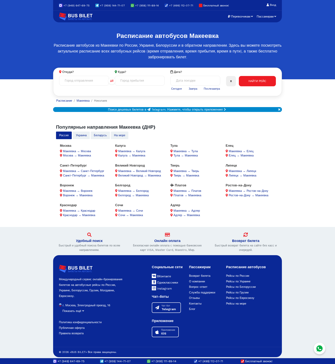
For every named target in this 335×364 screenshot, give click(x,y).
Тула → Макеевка (186, 155)
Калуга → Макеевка (131, 155)
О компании (197, 281)
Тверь (175, 165)
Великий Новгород (130, 165)
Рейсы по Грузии (237, 292)
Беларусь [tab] (100, 135)
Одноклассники (167, 282)
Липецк (231, 165)
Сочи (119, 205)
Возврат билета (245, 241)
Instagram (164, 288)
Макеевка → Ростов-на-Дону (248, 191)
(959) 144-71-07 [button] (112, 5)
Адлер (175, 205)
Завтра (193, 88)
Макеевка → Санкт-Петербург (83, 171)
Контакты (195, 303)
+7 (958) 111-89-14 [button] (146, 5)
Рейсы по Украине (238, 281)
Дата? (177, 72)
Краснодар (68, 205)
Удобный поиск (89, 241)
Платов (180, 185)
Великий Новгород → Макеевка (139, 175)
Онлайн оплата (167, 241)
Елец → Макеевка (241, 155)
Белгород (122, 185)
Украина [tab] (81, 135)
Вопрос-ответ (198, 287)
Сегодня (176, 88)
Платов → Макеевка (187, 195)
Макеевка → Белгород (133, 191)
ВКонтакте (163, 276)
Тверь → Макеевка (186, 175)
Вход (272, 4)
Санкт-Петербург (73, 165)
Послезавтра (212, 88)
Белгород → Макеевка (133, 195)
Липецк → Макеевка (242, 175)
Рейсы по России (237, 276)
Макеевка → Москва (77, 151)
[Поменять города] (111, 80)
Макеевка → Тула (186, 151)
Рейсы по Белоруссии (241, 287)
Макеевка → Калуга (131, 151)
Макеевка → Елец (241, 151)
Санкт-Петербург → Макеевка (83, 175)
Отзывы (194, 298)
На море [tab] (119, 135)
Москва (65, 146)
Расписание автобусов (246, 267)
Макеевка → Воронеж (77, 191)
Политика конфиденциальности (80, 322)
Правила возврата (71, 333)
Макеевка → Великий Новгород (139, 171)
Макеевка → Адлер (187, 210)
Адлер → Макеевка (187, 215)
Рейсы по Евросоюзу (240, 298)
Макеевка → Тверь (186, 171)
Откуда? (68, 72)
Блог (192, 309)
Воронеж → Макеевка (77, 195)
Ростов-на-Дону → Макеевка (248, 195)
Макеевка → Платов (187, 191)
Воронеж (67, 185)
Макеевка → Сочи (130, 210)
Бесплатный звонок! (215, 5)
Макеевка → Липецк (242, 171)
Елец (229, 146)
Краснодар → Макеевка (79, 215)
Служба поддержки (202, 292)
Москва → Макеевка (77, 155)
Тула (174, 146)
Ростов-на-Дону (238, 185)
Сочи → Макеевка (130, 215)
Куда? (122, 72)
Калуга (120, 146)
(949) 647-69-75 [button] (76, 5)
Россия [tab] (64, 135)
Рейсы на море (236, 303)
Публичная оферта (72, 328)
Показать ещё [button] (72, 311)
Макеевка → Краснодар (79, 210)
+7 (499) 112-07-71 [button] (180, 5)
